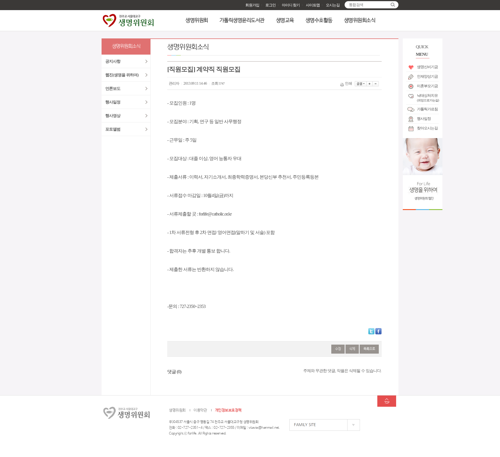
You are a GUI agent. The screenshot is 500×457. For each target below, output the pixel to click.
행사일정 (424, 118)
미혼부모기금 (427, 86)
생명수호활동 (319, 20)
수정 (338, 349)
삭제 (352, 349)
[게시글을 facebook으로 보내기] (378, 331)
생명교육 (285, 20)
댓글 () (174, 371)
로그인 (270, 5)
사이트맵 (313, 5)
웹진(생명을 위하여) (122, 75)
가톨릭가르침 (427, 109)
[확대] (370, 83)
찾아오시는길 (427, 128)
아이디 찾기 (291, 5)
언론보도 (112, 88)
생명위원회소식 (360, 20)
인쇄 (348, 83)
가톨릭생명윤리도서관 (242, 20)
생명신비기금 (427, 67)
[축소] (376, 83)
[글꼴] (361, 83)
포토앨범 (112, 129)
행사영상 (112, 116)
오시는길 (333, 5)
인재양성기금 (427, 76)
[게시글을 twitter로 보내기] (371, 331)
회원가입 (252, 5)
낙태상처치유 (428, 96)
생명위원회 (196, 20)
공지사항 (112, 61)
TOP (386, 402)
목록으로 (369, 349)
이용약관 (200, 410)
